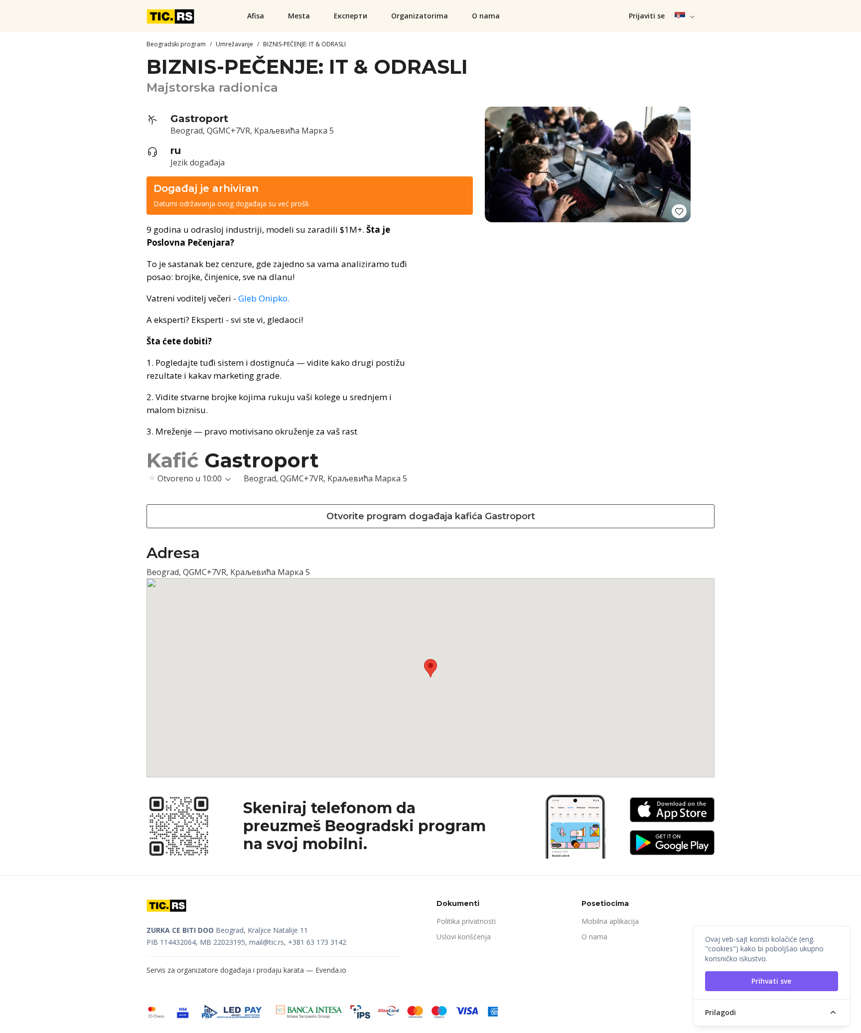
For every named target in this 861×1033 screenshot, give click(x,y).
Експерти (350, 15)
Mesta (299, 15)
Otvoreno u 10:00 (189, 478)
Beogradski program (176, 44)
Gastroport (199, 119)
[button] (685, 15)
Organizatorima (419, 15)
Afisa (255, 15)
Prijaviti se (647, 15)
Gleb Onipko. (263, 298)
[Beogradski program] (171, 16)
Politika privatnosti (466, 921)
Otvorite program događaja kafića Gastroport (430, 516)
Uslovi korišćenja (463, 936)
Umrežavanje (234, 44)
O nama (486, 15)
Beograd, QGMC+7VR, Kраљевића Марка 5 (252, 130)
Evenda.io (330, 970)
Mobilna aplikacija (610, 921)
